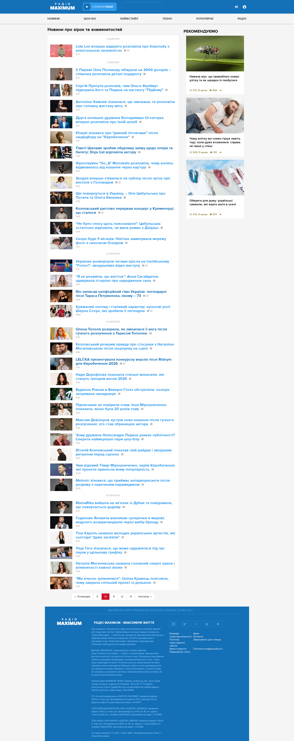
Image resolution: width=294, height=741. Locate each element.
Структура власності (180, 636)
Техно (167, 18)
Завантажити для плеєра (207, 639)
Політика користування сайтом (177, 642)
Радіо (242, 18)
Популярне (205, 18)
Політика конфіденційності (208, 648)
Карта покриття (177, 648)
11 (114, 596)
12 (122, 596)
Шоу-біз (90, 18)
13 (131, 596)
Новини (53, 18)
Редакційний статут (180, 651)
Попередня (83, 596)
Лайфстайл (129, 18)
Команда (174, 633)
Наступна (143, 596)
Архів (196, 633)
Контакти (198, 636)
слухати (102, 6)
